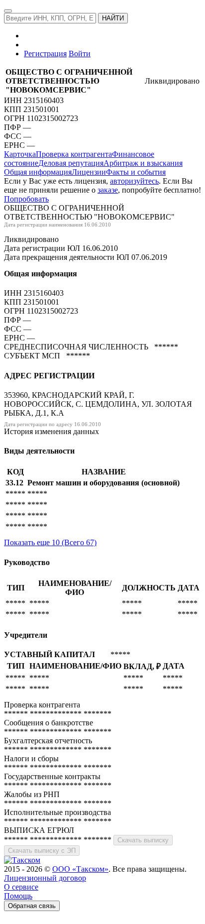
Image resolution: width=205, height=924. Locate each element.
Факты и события (136, 172)
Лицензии (89, 172)
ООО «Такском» (80, 869)
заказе (108, 190)
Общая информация (38, 172)
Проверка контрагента (74, 154)
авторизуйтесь (134, 181)
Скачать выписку (143, 840)
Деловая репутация (70, 163)
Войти (80, 53)
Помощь (18, 896)
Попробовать (26, 199)
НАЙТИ (113, 18)
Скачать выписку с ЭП (42, 850)
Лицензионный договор (45, 878)
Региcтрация (45, 53)
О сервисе (21, 887)
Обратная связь (32, 906)
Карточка (20, 154)
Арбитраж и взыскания (143, 163)
